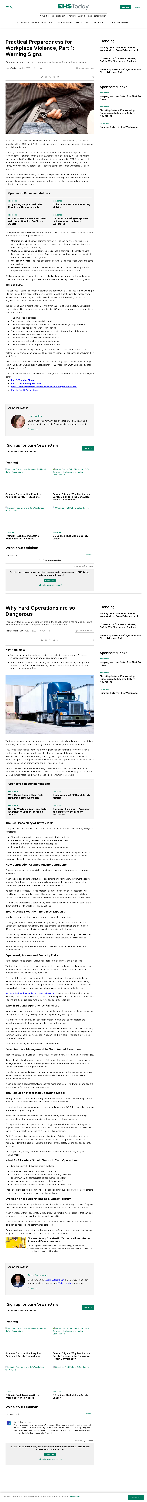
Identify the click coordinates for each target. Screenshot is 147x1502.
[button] (7, 7)
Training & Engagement (119, 22)
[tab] (12, 555)
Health (79, 22)
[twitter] (50, 77)
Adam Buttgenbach (14, 631)
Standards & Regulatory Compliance (34, 22)
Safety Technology (95, 22)
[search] (11, 7)
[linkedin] (46, 77)
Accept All (135, 1497)
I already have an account (50, 585)
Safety (9, 35)
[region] (50, 561)
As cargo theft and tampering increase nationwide (30, 993)
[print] (93, 77)
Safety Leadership (64, 22)
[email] (58, 77)
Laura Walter (11, 68)
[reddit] (54, 77)
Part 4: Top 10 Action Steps (24, 390)
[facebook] (42, 77)
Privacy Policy (75, 1496)
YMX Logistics (65, 1283)
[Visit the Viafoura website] (88, 566)
